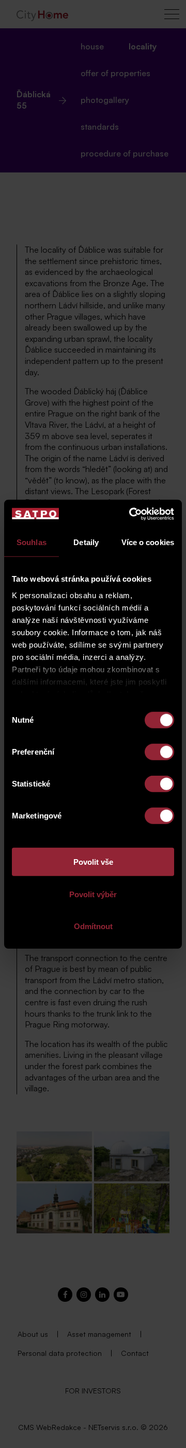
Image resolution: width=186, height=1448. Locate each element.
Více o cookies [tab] (147, 542)
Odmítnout (93, 926)
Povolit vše (93, 862)
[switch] (159, 752)
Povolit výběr (93, 893)
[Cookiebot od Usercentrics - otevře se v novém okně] (131, 513)
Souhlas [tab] (32, 542)
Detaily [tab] (86, 542)
